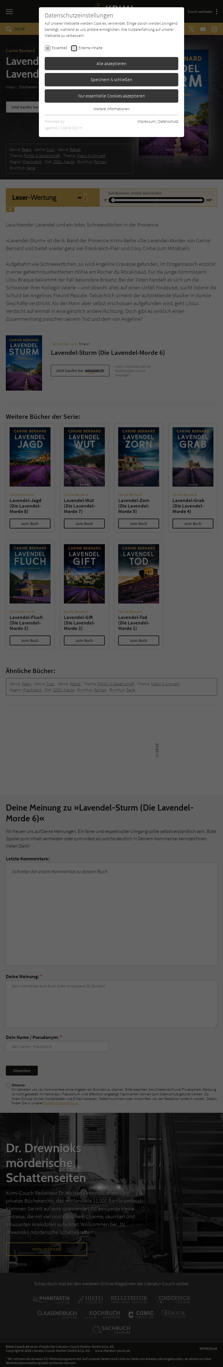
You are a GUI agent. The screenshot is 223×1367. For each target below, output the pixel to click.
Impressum (146, 121)
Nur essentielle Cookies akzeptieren (111, 96)
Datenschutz (168, 121)
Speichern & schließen (111, 79)
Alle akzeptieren (111, 63)
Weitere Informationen (111, 108)
